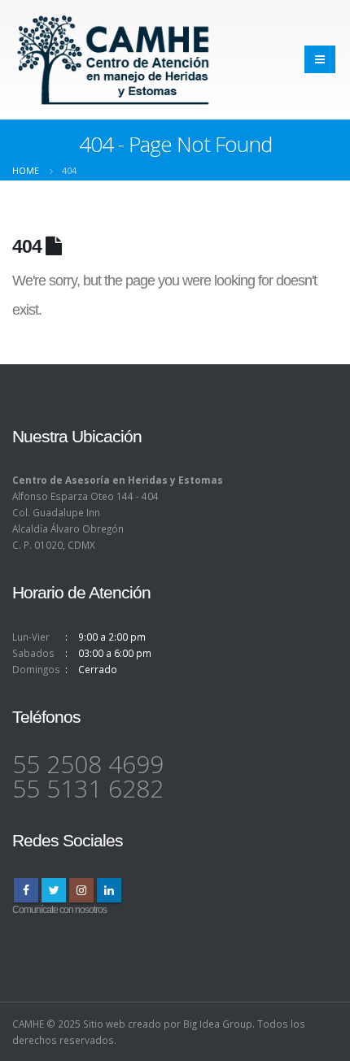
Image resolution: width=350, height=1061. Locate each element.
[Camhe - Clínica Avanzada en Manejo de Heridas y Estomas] (114, 60)
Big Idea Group (217, 1023)
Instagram (81, 890)
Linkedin (109, 890)
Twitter (54, 890)
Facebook (26, 890)
